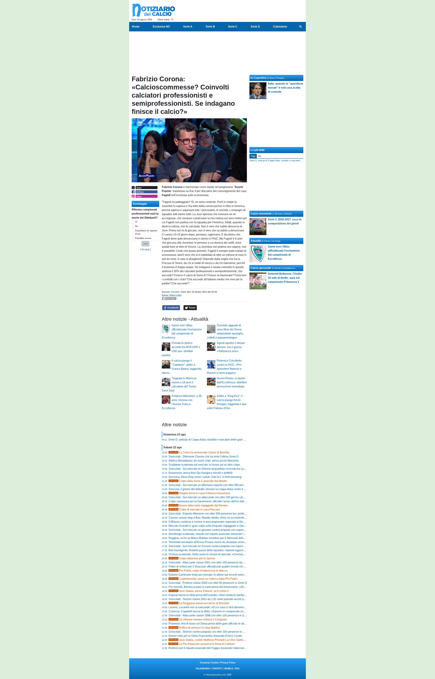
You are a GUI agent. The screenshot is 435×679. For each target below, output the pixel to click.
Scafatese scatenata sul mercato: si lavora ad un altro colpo (204, 464)
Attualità (175, 292)
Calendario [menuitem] (280, 26)
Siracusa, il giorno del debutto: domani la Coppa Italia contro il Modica (211, 489)
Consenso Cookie (209, 662)
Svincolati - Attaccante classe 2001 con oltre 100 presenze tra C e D (209, 562)
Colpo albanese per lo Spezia (192, 558)
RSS (237, 668)
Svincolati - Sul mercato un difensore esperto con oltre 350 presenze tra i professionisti (220, 485)
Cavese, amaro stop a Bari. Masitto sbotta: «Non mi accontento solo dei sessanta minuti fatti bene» (228, 517)
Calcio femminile (261, 213)
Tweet (191, 307)
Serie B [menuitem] (210, 26)
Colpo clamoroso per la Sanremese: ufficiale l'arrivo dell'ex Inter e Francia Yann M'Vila (220, 501)
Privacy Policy (227, 662)
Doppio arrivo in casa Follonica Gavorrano (199, 493)
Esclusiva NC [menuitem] (161, 26)
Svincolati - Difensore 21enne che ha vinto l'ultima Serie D (204, 456)
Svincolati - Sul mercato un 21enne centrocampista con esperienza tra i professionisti (220, 546)
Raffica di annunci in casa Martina (194, 627)
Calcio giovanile (260, 268)
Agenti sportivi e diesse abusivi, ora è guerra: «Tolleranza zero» (231, 347)
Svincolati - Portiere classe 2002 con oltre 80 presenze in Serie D (208, 582)
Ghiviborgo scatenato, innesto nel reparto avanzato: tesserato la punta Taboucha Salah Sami (224, 534)
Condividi (173, 307)
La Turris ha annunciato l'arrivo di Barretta (199, 452)
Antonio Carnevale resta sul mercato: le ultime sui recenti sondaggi (208, 574)
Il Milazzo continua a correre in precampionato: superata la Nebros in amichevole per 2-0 (222, 521)
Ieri (259, 156)
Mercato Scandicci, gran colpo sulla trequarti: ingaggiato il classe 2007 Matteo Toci (218, 525)
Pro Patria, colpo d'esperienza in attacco (198, 570)
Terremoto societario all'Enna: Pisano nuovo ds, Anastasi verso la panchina (214, 542)
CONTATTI (217, 668)
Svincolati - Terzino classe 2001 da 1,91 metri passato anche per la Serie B (214, 599)
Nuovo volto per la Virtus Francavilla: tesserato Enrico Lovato (205, 635)
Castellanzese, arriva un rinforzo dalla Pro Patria (203, 578)
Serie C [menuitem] (232, 26)
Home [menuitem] (136, 26)
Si (136, 222)
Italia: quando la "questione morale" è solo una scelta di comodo (285, 87)
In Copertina (258, 77)
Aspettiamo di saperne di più (146, 232)
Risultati (146, 249)
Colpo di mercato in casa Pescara (194, 509)
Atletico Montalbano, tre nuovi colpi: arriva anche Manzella (203, 460)
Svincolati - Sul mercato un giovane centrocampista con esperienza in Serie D (215, 529)
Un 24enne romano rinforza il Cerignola (198, 619)
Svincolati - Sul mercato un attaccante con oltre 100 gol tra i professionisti (212, 497)
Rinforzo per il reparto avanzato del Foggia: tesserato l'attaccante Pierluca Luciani (217, 648)
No (136, 226)
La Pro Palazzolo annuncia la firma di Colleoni (202, 644)
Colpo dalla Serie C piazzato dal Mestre (198, 481)
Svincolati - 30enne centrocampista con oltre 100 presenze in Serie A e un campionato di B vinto (226, 631)
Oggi (253, 156)
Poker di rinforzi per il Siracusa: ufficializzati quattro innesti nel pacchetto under (216, 566)
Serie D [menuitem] (255, 26)
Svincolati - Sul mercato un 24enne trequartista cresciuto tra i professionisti (213, 468)
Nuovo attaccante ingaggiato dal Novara (198, 505)
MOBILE (228, 668)
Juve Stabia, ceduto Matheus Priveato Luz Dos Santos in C (209, 639)
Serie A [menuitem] (187, 26)
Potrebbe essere (143, 238)
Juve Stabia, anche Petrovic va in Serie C (199, 591)
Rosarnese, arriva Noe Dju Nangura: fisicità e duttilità (200, 472)
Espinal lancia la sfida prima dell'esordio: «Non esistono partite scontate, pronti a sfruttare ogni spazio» (230, 595)
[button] (145, 243)
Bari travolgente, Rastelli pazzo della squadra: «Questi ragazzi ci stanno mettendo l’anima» (223, 550)
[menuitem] (300, 26)
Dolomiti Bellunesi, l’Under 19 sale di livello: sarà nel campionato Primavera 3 (285, 277)
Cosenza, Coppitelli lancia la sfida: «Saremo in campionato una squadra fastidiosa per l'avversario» (228, 611)
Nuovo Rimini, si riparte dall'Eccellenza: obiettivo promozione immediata (232, 382)
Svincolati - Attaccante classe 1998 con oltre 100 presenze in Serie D (210, 615)
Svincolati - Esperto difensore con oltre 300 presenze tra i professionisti (211, 513)
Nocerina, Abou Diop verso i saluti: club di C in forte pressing (205, 476)
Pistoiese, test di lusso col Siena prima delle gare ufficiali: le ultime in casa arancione (220, 623)
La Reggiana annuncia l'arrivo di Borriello (199, 603)
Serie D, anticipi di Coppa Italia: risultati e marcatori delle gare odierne (210, 439)
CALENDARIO (203, 668)
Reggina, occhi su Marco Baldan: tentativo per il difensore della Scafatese (213, 538)
